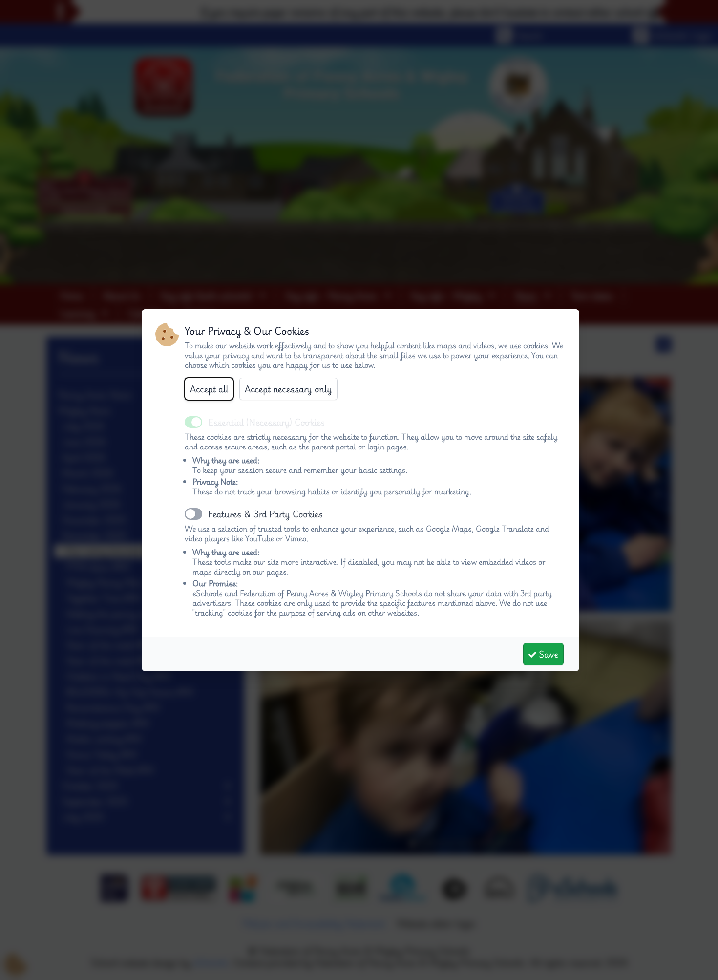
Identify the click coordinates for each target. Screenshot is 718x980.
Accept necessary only (288, 389)
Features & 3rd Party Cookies (265, 514)
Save (547, 654)
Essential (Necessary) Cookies (266, 422)
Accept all (209, 389)
